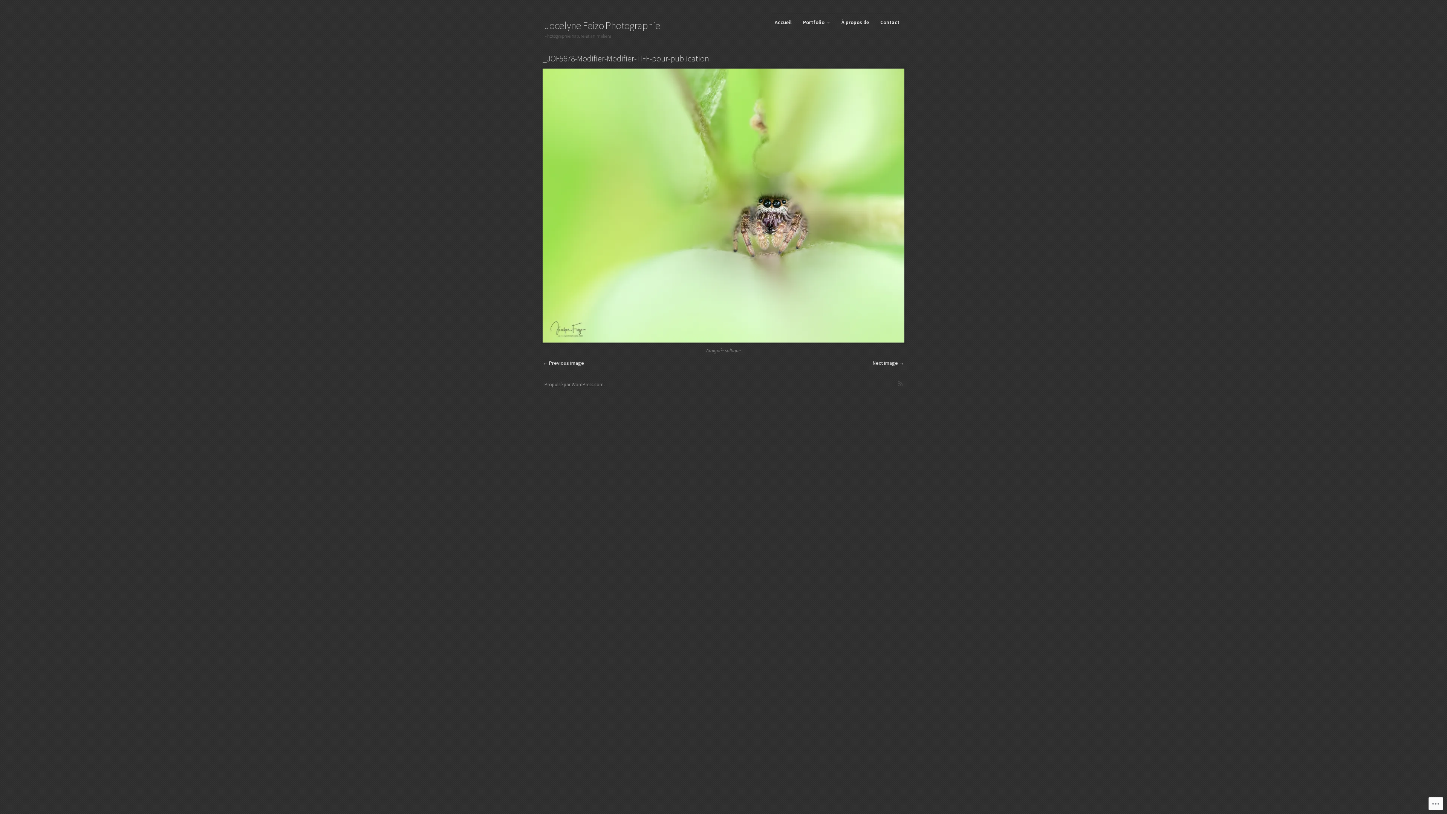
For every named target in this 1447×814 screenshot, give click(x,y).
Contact (889, 22)
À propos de (855, 22)
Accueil (783, 22)
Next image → (888, 363)
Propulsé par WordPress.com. (575, 384)
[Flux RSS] (900, 383)
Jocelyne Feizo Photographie (602, 25)
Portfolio (813, 22)
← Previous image (563, 363)
